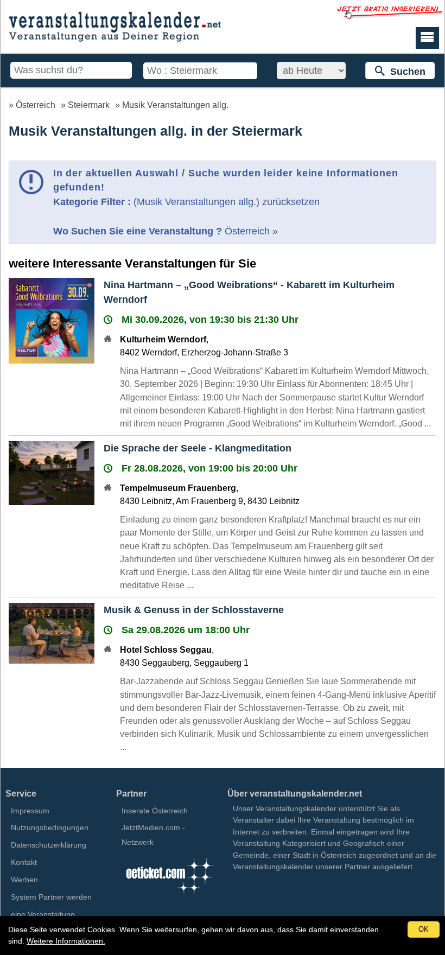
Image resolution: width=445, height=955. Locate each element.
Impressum (30, 810)
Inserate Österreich (155, 810)
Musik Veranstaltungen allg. (175, 105)
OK (423, 929)
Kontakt (24, 862)
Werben (24, 879)
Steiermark (89, 105)
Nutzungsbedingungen (49, 827)
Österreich (35, 105)
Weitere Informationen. (66, 941)
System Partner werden (51, 897)
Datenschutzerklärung (48, 845)
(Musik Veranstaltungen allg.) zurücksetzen (227, 201)
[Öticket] (170, 895)
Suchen (405, 71)
